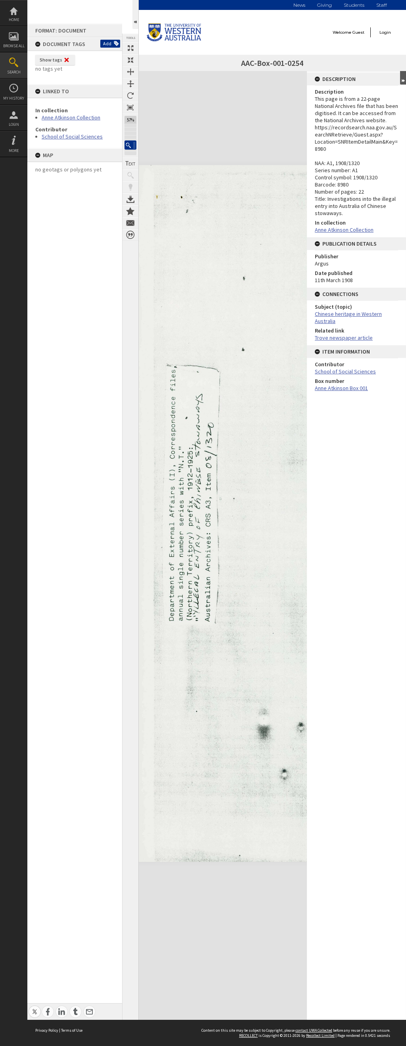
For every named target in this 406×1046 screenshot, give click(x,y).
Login (14, 124)
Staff (381, 5)
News (299, 5)
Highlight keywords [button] (130, 187)
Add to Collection (130, 211)
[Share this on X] (35, 1007)
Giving (324, 5)
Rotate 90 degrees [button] (130, 96)
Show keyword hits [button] (130, 175)
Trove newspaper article (344, 337)
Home (14, 19)
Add (107, 43)
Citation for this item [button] (130, 235)
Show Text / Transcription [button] (130, 163)
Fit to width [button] (130, 72)
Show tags (51, 60)
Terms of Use (71, 1030)
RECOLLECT (248, 1035)
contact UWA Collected (313, 1030)
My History (13, 98)
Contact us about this (130, 223)
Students (354, 5)
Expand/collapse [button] (403, 78)
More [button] (14, 150)
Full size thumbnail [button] (130, 48)
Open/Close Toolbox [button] (135, 14)
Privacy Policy (46, 1030)
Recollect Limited (320, 1035)
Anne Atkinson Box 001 (341, 388)
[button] (130, 145)
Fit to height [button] (130, 84)
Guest (358, 32)
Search (14, 72)
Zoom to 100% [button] (130, 107)
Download (130, 199)
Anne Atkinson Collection (71, 117)
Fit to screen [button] (130, 60)
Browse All (14, 45)
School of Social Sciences (72, 136)
